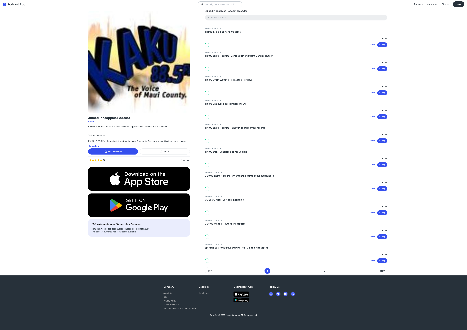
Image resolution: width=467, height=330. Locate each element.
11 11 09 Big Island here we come (223, 32)
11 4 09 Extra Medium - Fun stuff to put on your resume (235, 128)
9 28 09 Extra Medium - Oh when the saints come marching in (239, 175)
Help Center (203, 293)
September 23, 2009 (213, 244)
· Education (93, 146)
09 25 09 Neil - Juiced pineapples (224, 199)
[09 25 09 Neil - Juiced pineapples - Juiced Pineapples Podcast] (296, 203)
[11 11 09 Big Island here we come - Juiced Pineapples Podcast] (296, 35)
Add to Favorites (115, 151)
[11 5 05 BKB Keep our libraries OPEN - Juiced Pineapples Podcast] (296, 107)
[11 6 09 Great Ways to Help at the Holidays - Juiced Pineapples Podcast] (296, 83)
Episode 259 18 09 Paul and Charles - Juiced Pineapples (236, 247)
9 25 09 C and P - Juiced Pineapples (225, 223)
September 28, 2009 (213, 172)
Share (166, 151)
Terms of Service (171, 304)
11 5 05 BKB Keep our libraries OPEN (225, 104)
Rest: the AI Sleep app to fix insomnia (180, 308)
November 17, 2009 (213, 28)
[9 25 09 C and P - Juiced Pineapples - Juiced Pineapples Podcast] (296, 227)
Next (382, 270)
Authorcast (432, 4)
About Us (167, 293)
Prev (209, 270)
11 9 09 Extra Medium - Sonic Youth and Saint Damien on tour (239, 56)
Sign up (445, 4)
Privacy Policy (169, 300)
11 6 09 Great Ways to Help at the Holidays (228, 80)
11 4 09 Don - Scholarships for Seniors (226, 152)
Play (383, 45)
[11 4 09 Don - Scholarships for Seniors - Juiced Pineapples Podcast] (296, 155)
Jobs (165, 297)
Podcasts (418, 4)
